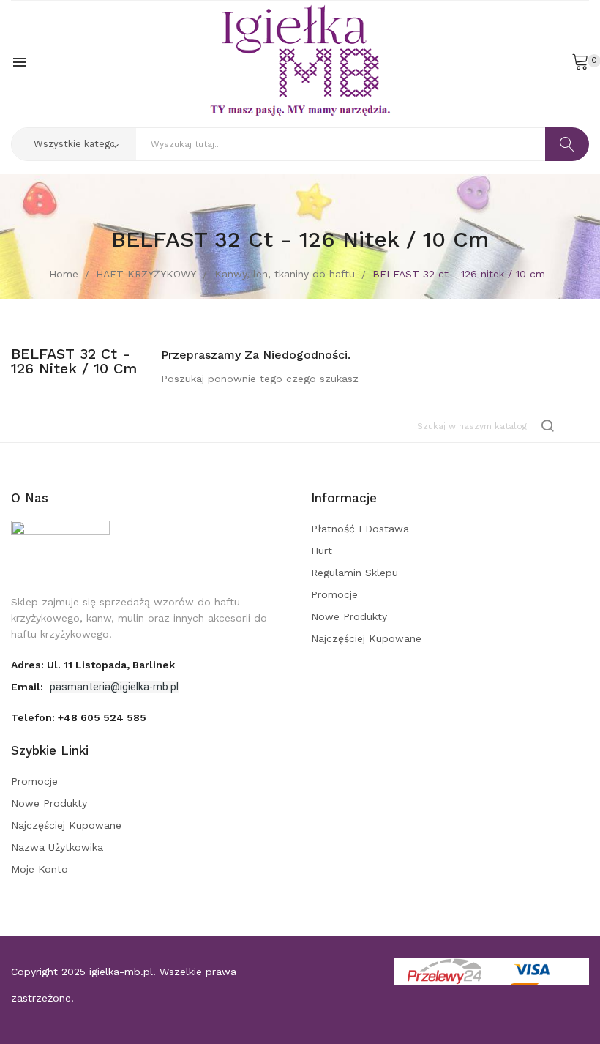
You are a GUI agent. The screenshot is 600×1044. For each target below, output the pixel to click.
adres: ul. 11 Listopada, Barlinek (93, 665)
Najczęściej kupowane (366, 638)
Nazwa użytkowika (57, 847)
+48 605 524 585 (102, 717)
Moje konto (39, 869)
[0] (580, 60)
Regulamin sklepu (354, 572)
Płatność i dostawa (360, 528)
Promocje (334, 594)
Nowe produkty (349, 616)
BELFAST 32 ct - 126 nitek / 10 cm (74, 361)
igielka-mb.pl (121, 971)
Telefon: (78, 717)
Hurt (321, 550)
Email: (28, 687)
